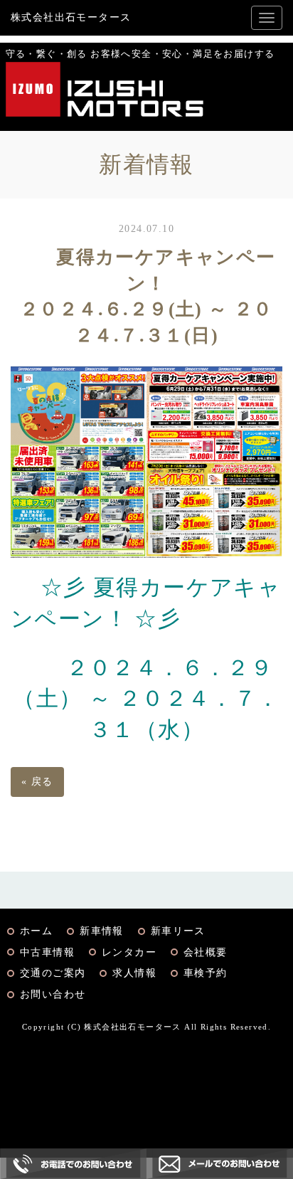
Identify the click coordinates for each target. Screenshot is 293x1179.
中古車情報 (47, 952)
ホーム (36, 931)
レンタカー (129, 952)
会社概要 (205, 952)
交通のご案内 (52, 973)
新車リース (178, 931)
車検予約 (205, 973)
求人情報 (134, 973)
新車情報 (102, 931)
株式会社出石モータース (71, 17)
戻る (37, 781)
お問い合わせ (52, 994)
